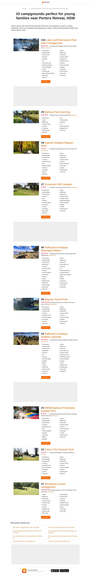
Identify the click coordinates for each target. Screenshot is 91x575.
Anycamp (24, 8)
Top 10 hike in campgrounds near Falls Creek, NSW (26, 527)
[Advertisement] (45, 96)
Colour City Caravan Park (59, 449)
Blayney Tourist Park (56, 299)
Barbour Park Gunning (57, 112)
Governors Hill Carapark (58, 184)
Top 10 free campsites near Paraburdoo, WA (24, 541)
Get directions (47, 47)
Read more (46, 81)
